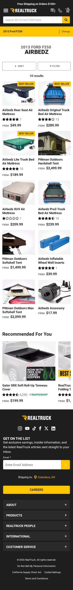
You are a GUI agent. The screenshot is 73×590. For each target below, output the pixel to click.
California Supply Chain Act (26, 572)
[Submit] (65, 464)
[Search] (66, 19)
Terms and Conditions (36, 578)
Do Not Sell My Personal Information (36, 566)
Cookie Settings (52, 572)
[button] (36, 504)
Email (7, 457)
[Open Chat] (53, 10)
